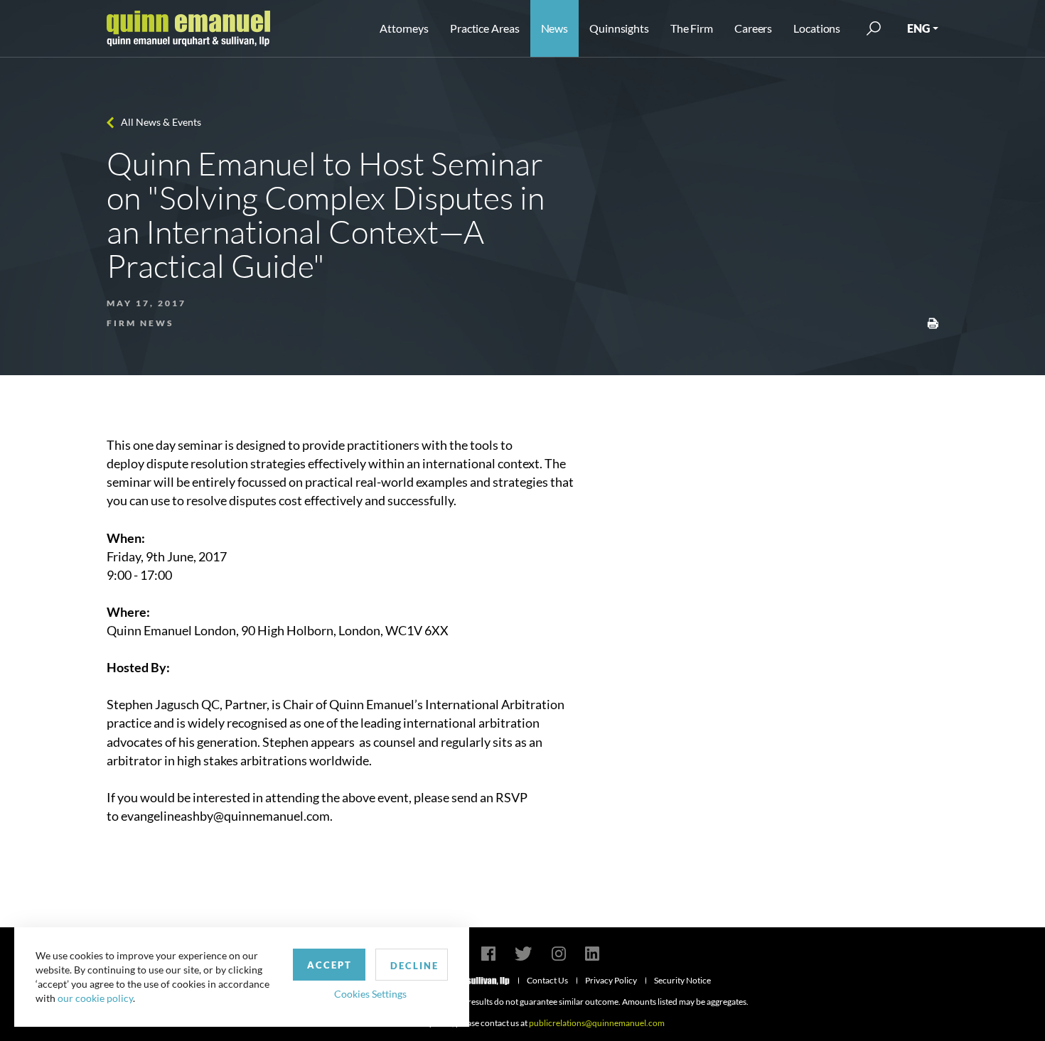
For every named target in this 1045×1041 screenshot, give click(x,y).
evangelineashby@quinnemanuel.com (225, 816)
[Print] (932, 322)
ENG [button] (918, 28)
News (555, 28)
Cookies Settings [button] (370, 994)
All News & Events (161, 122)
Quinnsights (619, 28)
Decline (414, 965)
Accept (329, 965)
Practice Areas (484, 28)
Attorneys (404, 28)
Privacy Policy (611, 980)
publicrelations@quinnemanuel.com (597, 1023)
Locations (816, 28)
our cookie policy (95, 998)
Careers (753, 28)
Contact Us (547, 980)
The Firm (691, 28)
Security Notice (682, 980)
